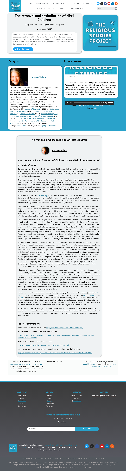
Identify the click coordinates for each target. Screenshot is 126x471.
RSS (95, 108)
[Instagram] (101, 3)
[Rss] (116, 3)
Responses (52, 8)
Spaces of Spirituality (33, 109)
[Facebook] (105, 3)
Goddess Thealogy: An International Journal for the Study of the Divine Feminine (33, 115)
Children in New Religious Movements (83, 79)
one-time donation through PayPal (102, 365)
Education (33, 25)
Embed (107, 105)
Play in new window (86, 105)
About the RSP (42, 3)
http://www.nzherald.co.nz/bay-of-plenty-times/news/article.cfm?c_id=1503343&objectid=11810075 (55, 353)
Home (30, 3)
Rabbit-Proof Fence (90, 295)
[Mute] (106, 103)
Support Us (74, 3)
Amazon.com (37, 364)
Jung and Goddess (49, 125)
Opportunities (58, 3)
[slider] (110, 102)
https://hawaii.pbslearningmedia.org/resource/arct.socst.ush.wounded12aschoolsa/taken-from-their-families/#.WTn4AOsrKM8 (56, 336)
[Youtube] (108, 3)
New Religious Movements (49, 25)
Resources (87, 3)
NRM (62, 25)
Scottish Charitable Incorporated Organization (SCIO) (51, 446)
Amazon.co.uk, (16, 364)
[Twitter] (98, 3)
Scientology (43, 195)
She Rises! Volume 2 (27, 114)
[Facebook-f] (97, 446)
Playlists (63, 8)
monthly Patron (89, 364)
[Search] (116, 8)
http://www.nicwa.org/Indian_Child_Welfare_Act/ (64, 327)
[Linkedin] (112, 3)
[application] (89, 103)
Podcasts (40, 8)
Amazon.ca (26, 364)
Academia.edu (21, 125)
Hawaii (22, 297)
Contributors (76, 8)
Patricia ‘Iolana (38, 77)
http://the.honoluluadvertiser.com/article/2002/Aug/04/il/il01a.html (43, 345)
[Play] (68, 103)
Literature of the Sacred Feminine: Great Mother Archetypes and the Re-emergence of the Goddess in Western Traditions (33, 121)
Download (99, 105)
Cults (26, 25)
